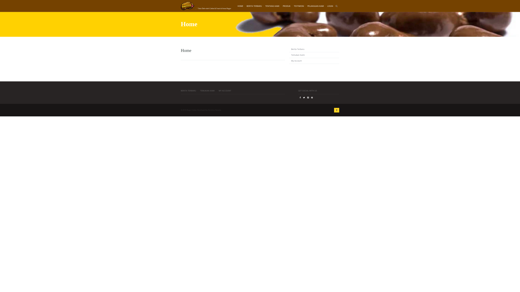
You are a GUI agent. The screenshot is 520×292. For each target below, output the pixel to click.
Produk (286, 6)
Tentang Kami (272, 6)
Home (240, 6)
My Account (296, 60)
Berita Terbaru (254, 6)
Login (330, 6)
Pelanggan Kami (315, 6)
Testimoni (299, 6)
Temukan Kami (298, 55)
